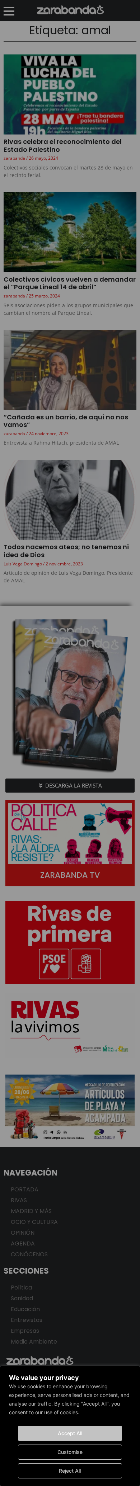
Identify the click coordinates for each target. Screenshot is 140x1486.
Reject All (70, 1471)
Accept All (70, 1433)
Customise (70, 1452)
